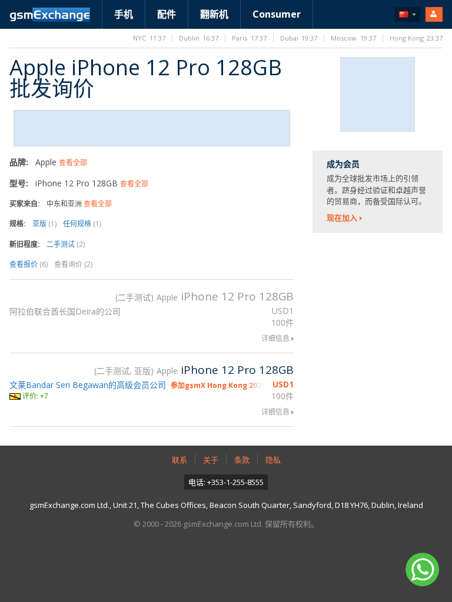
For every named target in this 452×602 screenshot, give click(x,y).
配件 (166, 14)
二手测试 (65, 244)
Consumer (276, 14)
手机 (123, 14)
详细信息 (275, 338)
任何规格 (82, 224)
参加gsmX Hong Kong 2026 (218, 385)
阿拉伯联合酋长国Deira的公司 (65, 311)
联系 (179, 459)
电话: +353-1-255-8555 (226, 482)
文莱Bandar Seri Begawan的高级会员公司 (87, 384)
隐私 (273, 459)
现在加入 (342, 217)
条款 (242, 459)
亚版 (44, 224)
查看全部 (73, 163)
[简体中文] (407, 14)
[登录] (434, 14)
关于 (210, 459)
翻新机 (214, 14)
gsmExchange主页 (49, 15)
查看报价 (28, 264)
